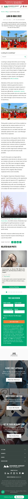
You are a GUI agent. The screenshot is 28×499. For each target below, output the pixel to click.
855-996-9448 (21, 6)
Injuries (2, 457)
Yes (6, 318)
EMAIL (17, 309)
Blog (7, 11)
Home (2, 11)
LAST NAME (18, 303)
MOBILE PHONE (8, 309)
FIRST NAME (7, 303)
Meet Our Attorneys (14, 379)
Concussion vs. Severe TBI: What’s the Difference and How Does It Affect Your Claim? (13, 270)
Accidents (3, 453)
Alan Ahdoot (7, 276)
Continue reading (14, 287)
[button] (6, 292)
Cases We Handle (14, 407)
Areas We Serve (4, 461)
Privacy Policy (19, 490)
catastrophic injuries (19, 91)
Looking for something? (8, 53)
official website (14, 78)
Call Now (20, 497)
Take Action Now (14, 436)
